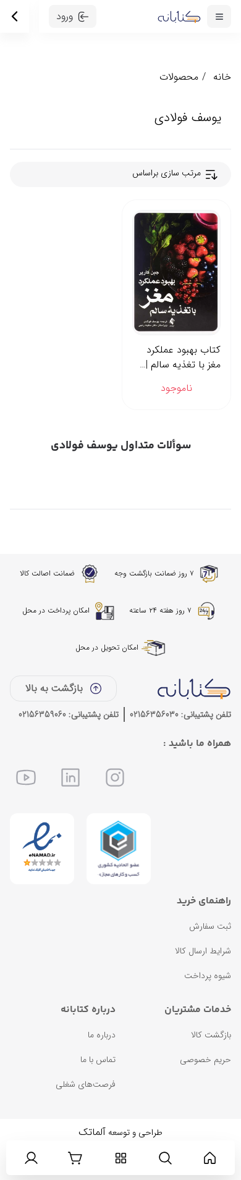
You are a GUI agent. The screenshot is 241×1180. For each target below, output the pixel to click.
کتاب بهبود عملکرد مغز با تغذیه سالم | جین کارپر (183, 357)
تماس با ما (98, 1059)
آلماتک (92, 1132)
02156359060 (42, 714)
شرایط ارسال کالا (203, 951)
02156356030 (154, 714)
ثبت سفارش (210, 926)
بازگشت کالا (211, 1035)
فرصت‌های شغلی (86, 1084)
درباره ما (102, 1035)
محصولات (178, 77)
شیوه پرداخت (207, 975)
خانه (222, 77)
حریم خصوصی (205, 1059)
